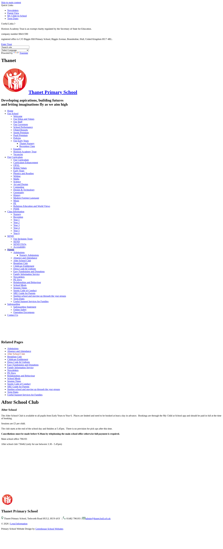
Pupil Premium (20, 135)
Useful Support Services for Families (31, 301)
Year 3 (16, 225)
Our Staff (17, 121)
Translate (23, 53)
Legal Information (18, 523)
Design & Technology (24, 189)
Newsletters (13, 10)
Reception (18, 217)
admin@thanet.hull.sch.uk (98, 518)
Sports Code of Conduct (25, 290)
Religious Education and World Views (31, 206)
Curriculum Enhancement (25, 162)
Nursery (17, 214)
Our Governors (20, 124)
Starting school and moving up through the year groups (39, 296)
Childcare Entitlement (23, 266)
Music (16, 200)
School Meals (19, 285)
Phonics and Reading (23, 173)
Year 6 (16, 233)
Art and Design (20, 184)
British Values (20, 168)
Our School (12, 113)
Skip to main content (11, 2)
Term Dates (12, 18)
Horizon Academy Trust (24, 151)
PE (14, 203)
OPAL (16, 165)
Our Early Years (21, 140)
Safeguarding (13, 304)
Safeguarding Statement (24, 307)
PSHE (16, 209)
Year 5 (16, 230)
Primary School (53, 92)
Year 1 (16, 219)
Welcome (17, 116)
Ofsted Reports (20, 130)
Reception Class (27, 146)
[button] (14, 24)
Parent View (13, 13)
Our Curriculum (15, 157)
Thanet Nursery (26, 143)
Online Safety (20, 309)
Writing (16, 176)
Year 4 (16, 228)
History (16, 195)
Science (17, 181)
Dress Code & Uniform (24, 268)
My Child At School (17, 16)
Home (10, 111)
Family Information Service (26, 274)
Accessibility (19, 247)
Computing (18, 187)
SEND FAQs (19, 244)
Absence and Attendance (25, 258)
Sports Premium (21, 132)
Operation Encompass (23, 312)
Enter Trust (6, 44)
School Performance (23, 127)
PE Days (17, 279)
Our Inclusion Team (22, 239)
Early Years (18, 170)
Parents (10, 249)
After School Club (22, 260)
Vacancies (18, 154)
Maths (16, 179)
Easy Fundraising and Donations (29, 271)
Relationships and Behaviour (27, 282)
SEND (10, 236)
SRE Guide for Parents (24, 293)
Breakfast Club (20, 263)
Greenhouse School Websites (49, 529)
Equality (17, 149)
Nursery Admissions (29, 255)
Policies (17, 138)
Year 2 (16, 222)
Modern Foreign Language (26, 198)
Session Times (20, 288)
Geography (18, 192)
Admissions (19, 252)
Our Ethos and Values (23, 119)
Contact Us (12, 315)
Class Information (15, 211)
